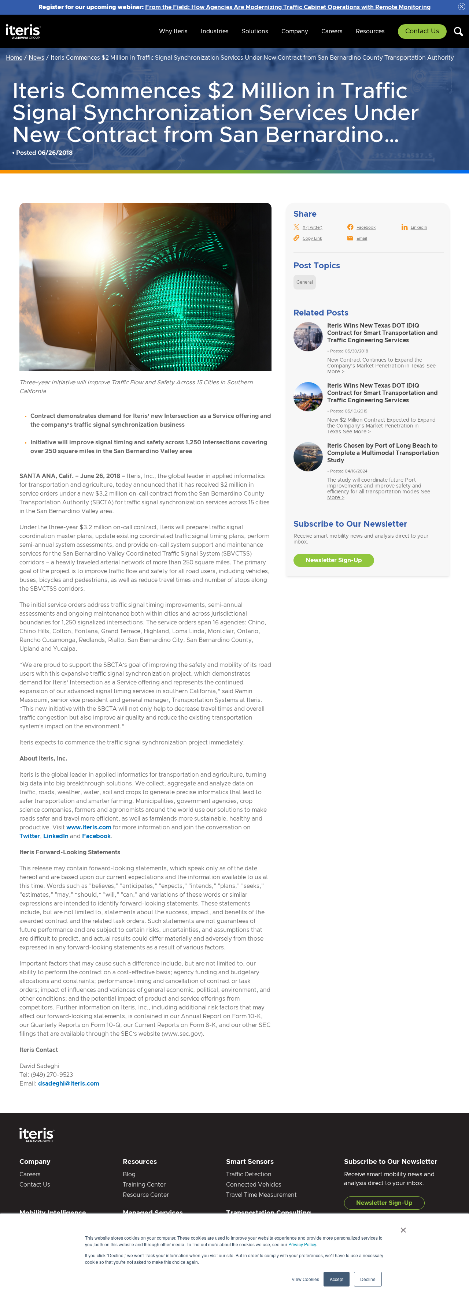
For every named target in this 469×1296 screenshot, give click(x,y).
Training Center (144, 1185)
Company (294, 31)
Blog (129, 1174)
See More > (357, 431)
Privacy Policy (302, 1244)
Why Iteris (173, 31)
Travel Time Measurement (261, 1195)
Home (14, 58)
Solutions (255, 31)
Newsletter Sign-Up (334, 560)
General (304, 282)
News (36, 58)
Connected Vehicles (253, 1185)
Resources (370, 31)
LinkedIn (56, 836)
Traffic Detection (249, 1174)
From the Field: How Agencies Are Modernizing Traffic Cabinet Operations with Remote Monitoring (288, 7)
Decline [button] (368, 1279)
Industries (215, 31)
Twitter (29, 836)
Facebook (96, 836)
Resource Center (146, 1195)
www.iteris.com (88, 827)
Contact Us (422, 31)
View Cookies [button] (305, 1279)
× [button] (403, 1227)
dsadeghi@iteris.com (68, 1084)
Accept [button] (336, 1279)
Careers (332, 31)
